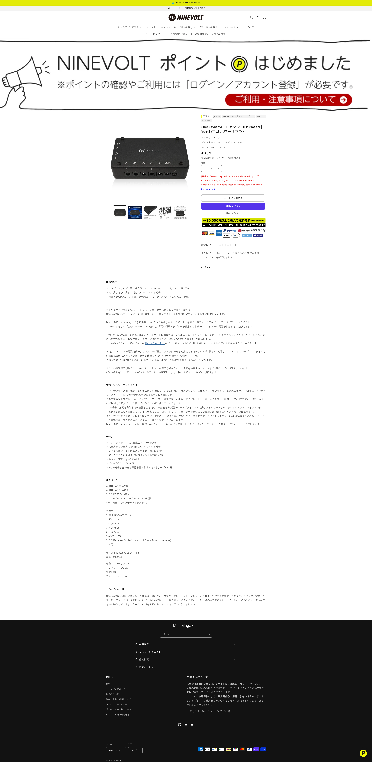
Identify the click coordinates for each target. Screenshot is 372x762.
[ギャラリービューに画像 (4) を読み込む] (165, 212)
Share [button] (208, 267)
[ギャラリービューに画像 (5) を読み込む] (180, 212)
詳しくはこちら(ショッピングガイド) (210, 711)
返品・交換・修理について (119, 699)
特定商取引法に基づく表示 (119, 709)
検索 (108, 684)
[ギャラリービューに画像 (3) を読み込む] (150, 212)
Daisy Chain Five (155, 343)
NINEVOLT (118, 761)
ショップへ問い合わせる (117, 714)
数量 (203, 163)
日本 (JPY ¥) (115, 750)
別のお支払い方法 (233, 213)
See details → (208, 189)
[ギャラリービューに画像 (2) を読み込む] (135, 212)
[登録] (209, 634)
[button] (251, 17)
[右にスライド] (191, 212)
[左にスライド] (109, 212)
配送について (112, 694)
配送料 (208, 158)
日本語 (134, 750)
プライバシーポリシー (116, 704)
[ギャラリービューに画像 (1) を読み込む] (120, 212)
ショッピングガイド (115, 689)
